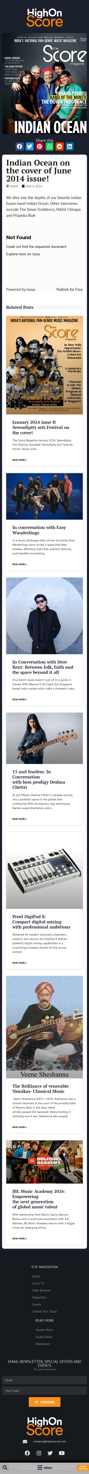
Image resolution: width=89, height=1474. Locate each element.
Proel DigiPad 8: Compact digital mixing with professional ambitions (41, 922)
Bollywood (43, 1344)
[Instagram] (39, 1453)
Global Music (44, 1337)
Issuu (30, 289)
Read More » (19, 459)
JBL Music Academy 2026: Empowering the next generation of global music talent (38, 1199)
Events (36, 1304)
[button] (5, 1468)
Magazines (39, 1297)
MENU (48, 1468)
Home (36, 1276)
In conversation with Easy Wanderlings (39, 529)
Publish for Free (70, 289)
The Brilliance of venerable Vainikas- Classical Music (40, 1088)
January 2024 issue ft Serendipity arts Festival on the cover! (40, 427)
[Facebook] (27, 1453)
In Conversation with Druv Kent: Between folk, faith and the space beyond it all (42, 667)
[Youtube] (62, 1453)
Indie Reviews (41, 1290)
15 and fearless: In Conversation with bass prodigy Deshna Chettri (38, 779)
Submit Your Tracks (44, 1311)
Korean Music (44, 1330)
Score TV (38, 1283)
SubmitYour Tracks (83, 1467)
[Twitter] (50, 1453)
